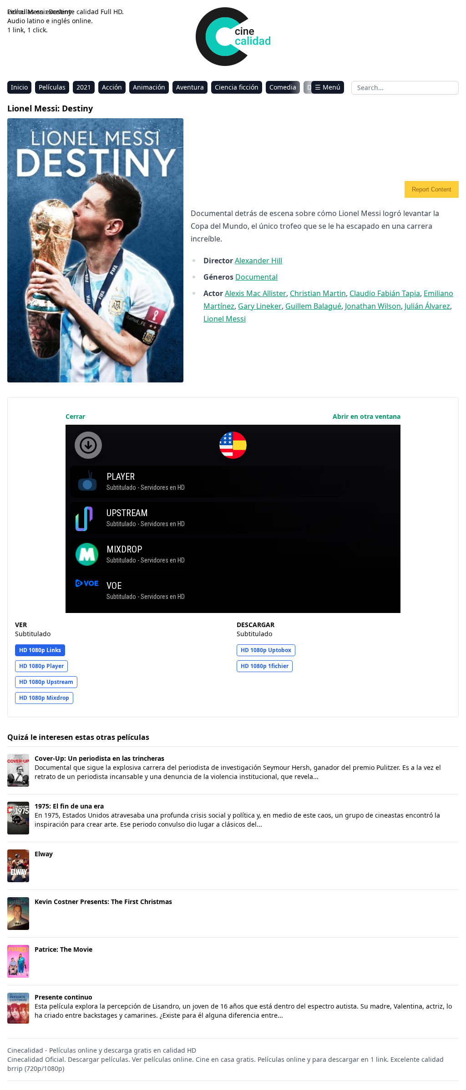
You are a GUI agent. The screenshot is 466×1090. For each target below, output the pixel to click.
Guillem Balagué (313, 306)
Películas (52, 87)
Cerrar (75, 416)
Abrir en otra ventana (366, 416)
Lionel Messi (224, 319)
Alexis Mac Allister (255, 293)
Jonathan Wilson (373, 306)
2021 (83, 87)
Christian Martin (318, 293)
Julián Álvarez (427, 306)
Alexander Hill (258, 261)
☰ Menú (327, 87)
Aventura (190, 87)
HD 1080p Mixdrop (44, 698)
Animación (149, 87)
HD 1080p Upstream (46, 682)
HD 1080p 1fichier (265, 666)
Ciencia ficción (236, 87)
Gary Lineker (260, 306)
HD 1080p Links (40, 650)
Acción (112, 87)
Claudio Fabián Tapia (385, 293)
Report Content (431, 189)
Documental (256, 277)
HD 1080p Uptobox (266, 650)
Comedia (282, 87)
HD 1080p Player (41, 666)
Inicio (19, 87)
